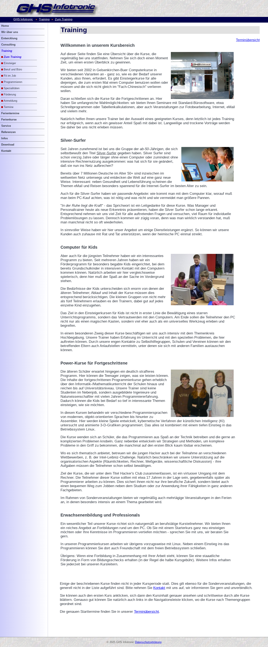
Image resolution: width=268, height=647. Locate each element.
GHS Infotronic (23, 19)
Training (44, 19)
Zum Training (63, 19)
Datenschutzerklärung (148, 642)
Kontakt (159, 588)
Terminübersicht (248, 40)
